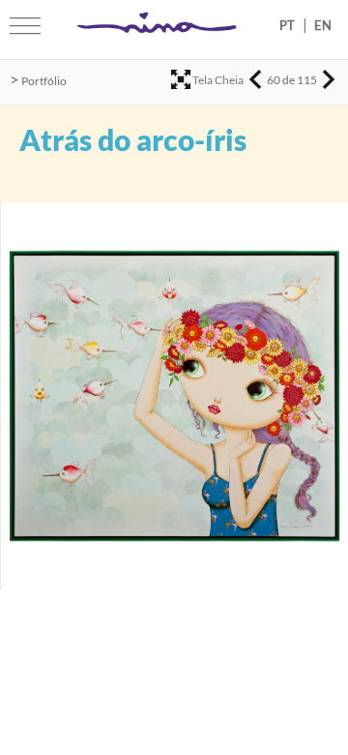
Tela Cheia (218, 80)
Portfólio (44, 81)
